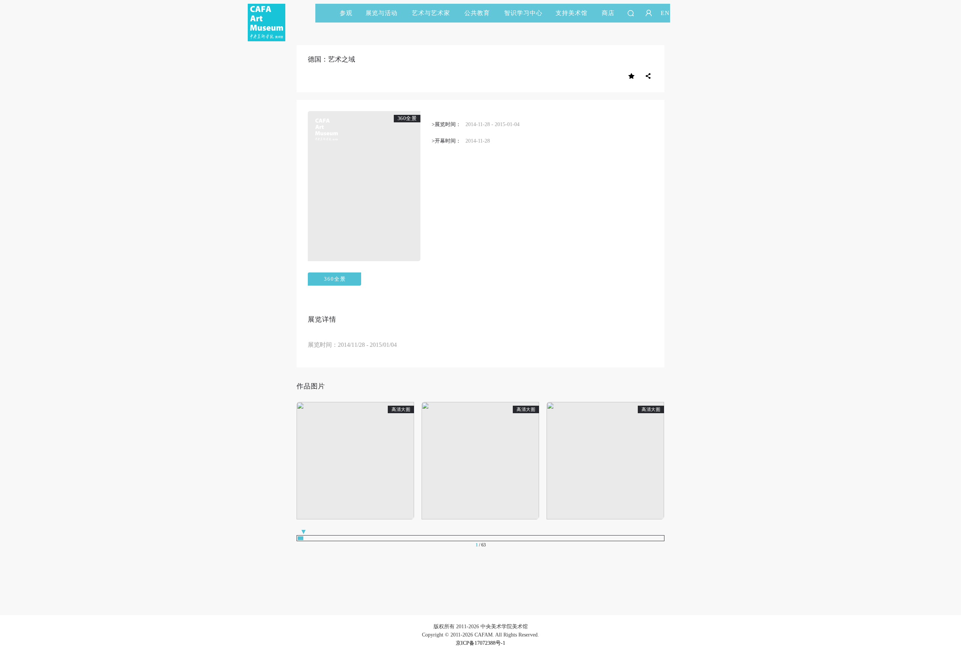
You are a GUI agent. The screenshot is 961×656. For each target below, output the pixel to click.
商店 (608, 13)
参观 (346, 13)
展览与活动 (382, 13)
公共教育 (477, 13)
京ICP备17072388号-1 (480, 643)
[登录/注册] (648, 13)
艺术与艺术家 (431, 13)
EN (665, 13)
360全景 (335, 279)
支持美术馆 (571, 13)
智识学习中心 (523, 13)
